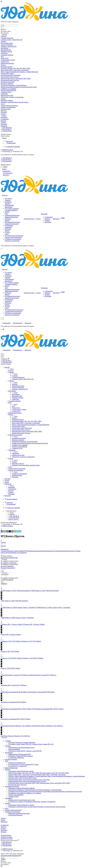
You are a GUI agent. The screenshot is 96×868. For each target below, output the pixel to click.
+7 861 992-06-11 (6, 127)
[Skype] (17, 531)
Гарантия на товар (6, 838)
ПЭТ (13, 406)
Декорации (15, 453)
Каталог (10, 370)
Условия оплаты (6, 835)
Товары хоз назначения (19, 473)
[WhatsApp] (15, 531)
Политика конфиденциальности (11, 855)
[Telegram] (20, 531)
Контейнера (16, 394)
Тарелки (14, 384)
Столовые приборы (18, 551)
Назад (12, 369)
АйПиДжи (14, 557)
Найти (3, 859)
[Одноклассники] (4, 531)
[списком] (3, 569)
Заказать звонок (13, 519)
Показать (4, 583)
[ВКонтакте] (2, 531)
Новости (3, 827)
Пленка (14, 462)
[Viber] (12, 531)
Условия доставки (6, 837)
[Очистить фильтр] (2, 582)
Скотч (73, 551)
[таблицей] (4, 569)
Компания (11, 487)
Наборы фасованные (33, 551)
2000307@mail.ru (7, 150)
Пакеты (14, 418)
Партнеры (4, 830)
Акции (3, 820)
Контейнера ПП (6, 557)
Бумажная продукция (19, 438)
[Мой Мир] (7, 531)
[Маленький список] (1, 571)
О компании (5, 825)
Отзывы (3, 828)
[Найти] (2, 27)
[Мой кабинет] (1, 321)
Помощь (3, 832)
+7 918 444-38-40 (6, 131)
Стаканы (15, 375)
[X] (10, 531)
